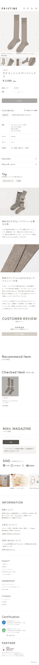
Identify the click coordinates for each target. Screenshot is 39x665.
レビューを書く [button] (19, 334)
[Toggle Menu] (36, 8)
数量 (3, 92)
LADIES (5, 70)
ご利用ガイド (5, 564)
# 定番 (18, 181)
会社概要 (4, 602)
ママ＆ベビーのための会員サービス (11, 587)
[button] (32, 8)
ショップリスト (6, 599)
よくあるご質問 (6, 574)
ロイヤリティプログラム (8, 584)
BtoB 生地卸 (5, 589)
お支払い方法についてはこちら (11, 533)
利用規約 (4, 566)
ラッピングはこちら (8, 110)
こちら (18, 515)
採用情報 (4, 604)
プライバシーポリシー (7, 569)
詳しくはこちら (11, 635)
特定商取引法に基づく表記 (9, 571)
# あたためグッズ (8, 181)
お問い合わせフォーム (8, 549)
